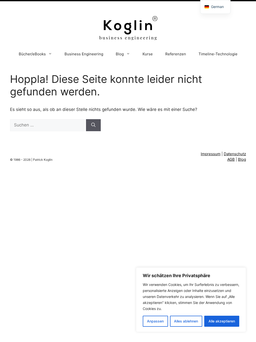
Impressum (210, 153)
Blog (120, 54)
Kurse (147, 54)
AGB (231, 159)
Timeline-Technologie (218, 54)
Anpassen (155, 321)
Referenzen (175, 54)
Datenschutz (235, 153)
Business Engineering (83, 54)
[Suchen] (93, 125)
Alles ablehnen (186, 321)
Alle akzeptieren (221, 321)
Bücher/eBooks (32, 54)
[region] (191, 299)
